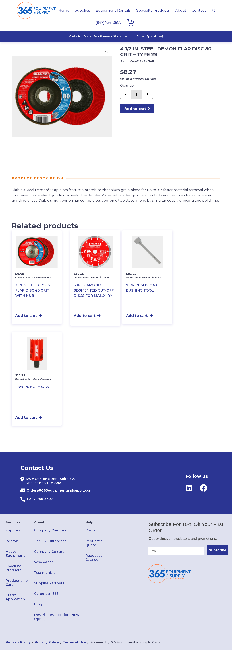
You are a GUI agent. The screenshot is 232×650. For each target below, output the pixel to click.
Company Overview (50, 530)
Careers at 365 (46, 594)
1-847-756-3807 (40, 499)
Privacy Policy (47, 642)
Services (13, 522)
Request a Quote (94, 543)
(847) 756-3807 (109, 22)
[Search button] (213, 10)
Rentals (12, 541)
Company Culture (49, 552)
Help (89, 522)
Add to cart (135, 109)
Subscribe (217, 550)
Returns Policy (18, 642)
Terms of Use (74, 642)
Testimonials (44, 573)
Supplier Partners (49, 583)
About (39, 522)
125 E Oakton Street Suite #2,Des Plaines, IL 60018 (50, 481)
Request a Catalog (94, 558)
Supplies (13, 530)
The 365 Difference (50, 541)
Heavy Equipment (15, 554)
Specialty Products (13, 568)
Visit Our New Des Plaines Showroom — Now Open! (112, 36)
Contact (92, 530)
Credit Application (15, 597)
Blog (38, 604)
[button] (106, 51)
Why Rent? (43, 562)
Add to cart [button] (26, 315)
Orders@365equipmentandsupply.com (60, 490)
